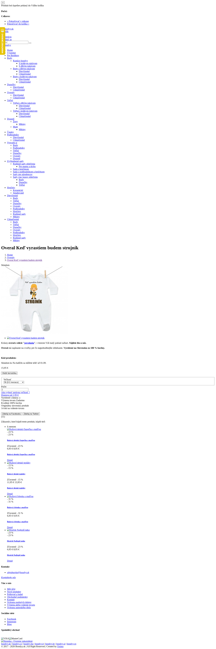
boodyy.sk (6, 644)
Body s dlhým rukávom (24, 68)
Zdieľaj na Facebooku (11, 414)
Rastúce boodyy (20, 60)
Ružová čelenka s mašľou (17, 507)
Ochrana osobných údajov (19, 602)
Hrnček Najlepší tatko (16, 541)
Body (9, 58)
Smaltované (18, 193)
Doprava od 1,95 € (10, 395)
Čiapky (10, 132)
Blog (9, 624)
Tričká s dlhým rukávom (24, 103)
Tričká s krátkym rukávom (25, 111)
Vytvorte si (12, 142)
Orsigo (60, 646)
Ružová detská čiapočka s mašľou (21, 440)
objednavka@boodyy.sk (18, 572)
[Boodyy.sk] (7, 29)
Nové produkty (14, 591)
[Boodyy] (6, 45)
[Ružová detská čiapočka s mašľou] (24, 429)
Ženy (15, 121)
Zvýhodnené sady (15, 161)
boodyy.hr (50, 644)
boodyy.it (39, 644)
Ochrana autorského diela (19, 607)
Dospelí (10, 119)
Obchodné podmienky (17, 597)
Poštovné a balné (15, 594)
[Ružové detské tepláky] (18, 462)
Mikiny (22, 124)
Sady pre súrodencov (22, 174)
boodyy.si (60, 644)
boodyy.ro (71, 644)
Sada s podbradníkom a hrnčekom (29, 171)
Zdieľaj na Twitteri (31, 414)
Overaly (11, 92)
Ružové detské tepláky (16, 474)
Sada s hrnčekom (21, 169)
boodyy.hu (28, 644)
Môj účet (11, 589)
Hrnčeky (11, 187)
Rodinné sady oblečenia (24, 164)
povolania (29, 343)
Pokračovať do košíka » (18, 24)
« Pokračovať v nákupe (18, 21)
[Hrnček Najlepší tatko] (18, 530)
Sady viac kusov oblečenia (25, 177)
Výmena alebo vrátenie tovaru (21, 605)
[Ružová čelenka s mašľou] (20, 496)
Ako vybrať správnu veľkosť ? (15, 392)
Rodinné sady (19, 214)
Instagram (11, 621)
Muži (15, 127)
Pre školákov (13, 55)
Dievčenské (24, 71)
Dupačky (11, 84)
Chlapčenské (25, 74)
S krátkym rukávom (28, 63)
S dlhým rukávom (27, 66)
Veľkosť (8, 379)
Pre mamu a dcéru (27, 166)
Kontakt (11, 599)
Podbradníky (13, 134)
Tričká (10, 100)
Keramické (18, 190)
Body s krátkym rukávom (25, 76)
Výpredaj (11, 53)
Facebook (11, 619)
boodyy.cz (17, 644)
